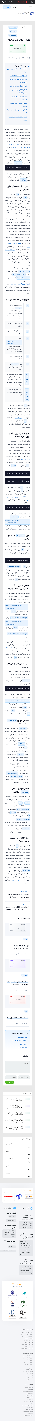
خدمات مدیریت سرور (18, 880)
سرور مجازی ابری (10, 250)
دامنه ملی (8, 1166)
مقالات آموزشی (20, 13)
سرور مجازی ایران (22, 1047)
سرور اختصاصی (13, 27)
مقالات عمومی (27, 1093)
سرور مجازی (13, 31)
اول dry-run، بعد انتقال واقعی (18, 86)
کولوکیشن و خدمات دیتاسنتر (19, 1040)
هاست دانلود (9, 648)
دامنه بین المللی (10, 1159)
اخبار (26, 13)
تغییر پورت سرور (25, 459)
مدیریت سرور (12, 35)
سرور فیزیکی (18, 418)
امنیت (7, 1151)
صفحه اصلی (30, 13)
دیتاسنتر (8, 1173)
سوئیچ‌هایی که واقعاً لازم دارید (18, 76)
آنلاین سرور (9, 1144)
